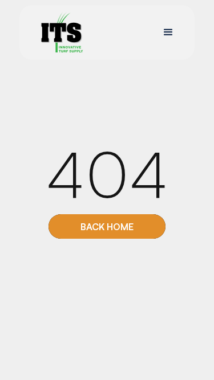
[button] (168, 32)
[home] (59, 32)
